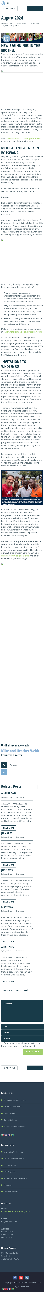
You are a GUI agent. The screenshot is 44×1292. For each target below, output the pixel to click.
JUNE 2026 (7, 870)
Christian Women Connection (15, 1100)
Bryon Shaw (7, 23)
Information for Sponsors (13, 1152)
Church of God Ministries (13, 1107)
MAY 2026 (7, 907)
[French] (9, 1135)
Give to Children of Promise (14, 1159)
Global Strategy (10, 1113)
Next (33, 8)
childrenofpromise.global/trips (15, 555)
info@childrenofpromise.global (15, 1211)
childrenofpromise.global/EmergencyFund (23, 331)
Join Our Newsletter (11, 1192)
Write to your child (10, 1172)
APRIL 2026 (7, 947)
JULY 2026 (6, 833)
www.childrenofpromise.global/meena (24, 138)
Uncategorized (21, 23)
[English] (6, 1135)
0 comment (35, 23)
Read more (8, 828)
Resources (8, 1185)
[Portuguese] (12, 1135)
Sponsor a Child (10, 1165)
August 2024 (12, 18)
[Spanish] (2, 1135)
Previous (10, 8)
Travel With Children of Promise (15, 1178)
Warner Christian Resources (14, 1126)
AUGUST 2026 (8, 793)
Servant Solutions (10, 1120)
